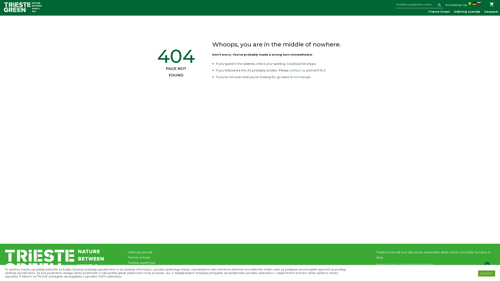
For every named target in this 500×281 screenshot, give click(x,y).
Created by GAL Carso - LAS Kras (391, 264)
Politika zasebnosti (141, 263)
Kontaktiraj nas (456, 5)
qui (167, 273)
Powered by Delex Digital (420, 264)
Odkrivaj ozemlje (467, 11)
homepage (302, 77)
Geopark (491, 11)
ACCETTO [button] (486, 273)
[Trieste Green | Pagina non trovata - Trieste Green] (23, 7)
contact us (297, 70)
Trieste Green (439, 11)
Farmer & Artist (139, 257)
